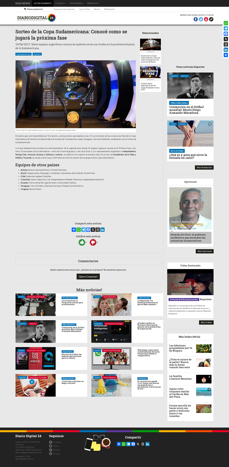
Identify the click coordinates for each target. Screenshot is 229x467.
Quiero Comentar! (88, 276)
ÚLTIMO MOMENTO (44, 3)
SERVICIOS (92, 3)
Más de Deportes (204, 167)
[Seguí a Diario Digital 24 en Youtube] (206, 19)
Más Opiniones (205, 251)
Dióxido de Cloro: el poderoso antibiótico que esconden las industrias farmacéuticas (188, 237)
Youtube (56, 454)
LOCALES (60, 3)
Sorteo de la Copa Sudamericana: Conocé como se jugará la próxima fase (71, 34)
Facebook (57, 442)
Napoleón (206, 299)
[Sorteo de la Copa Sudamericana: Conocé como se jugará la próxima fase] (76, 94)
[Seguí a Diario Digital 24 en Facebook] (196, 19)
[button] (211, 19)
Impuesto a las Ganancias (64, 9)
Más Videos (206, 322)
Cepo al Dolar (84, 9)
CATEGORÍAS (75, 3)
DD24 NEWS (22, 3)
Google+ (56, 450)
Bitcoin (97, 9)
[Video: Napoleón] (190, 282)
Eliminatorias (109, 9)
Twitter (56, 446)
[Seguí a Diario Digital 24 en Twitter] (201, 19)
